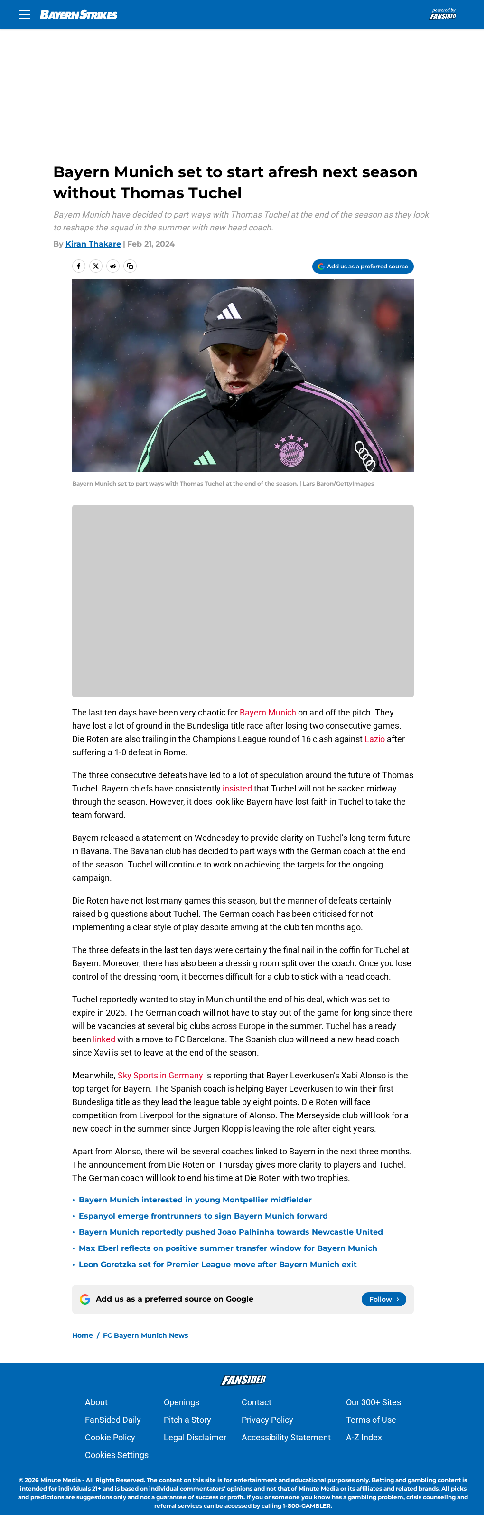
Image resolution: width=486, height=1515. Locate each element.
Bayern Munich (268, 712)
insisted (236, 788)
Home (82, 1335)
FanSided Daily (113, 1420)
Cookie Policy (110, 1437)
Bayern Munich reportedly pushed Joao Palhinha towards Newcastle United (231, 1232)
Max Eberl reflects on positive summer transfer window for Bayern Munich (228, 1248)
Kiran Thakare (93, 243)
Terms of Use (371, 1420)
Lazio (375, 739)
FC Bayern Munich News (145, 1335)
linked (104, 1039)
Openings (181, 1402)
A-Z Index (364, 1437)
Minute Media (60, 1480)
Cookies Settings (117, 1455)
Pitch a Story (187, 1420)
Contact (256, 1402)
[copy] (130, 266)
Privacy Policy (267, 1420)
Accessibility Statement (286, 1437)
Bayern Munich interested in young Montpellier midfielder (195, 1199)
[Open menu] (24, 14)
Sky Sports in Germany (160, 1075)
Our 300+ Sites (373, 1402)
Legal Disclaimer (195, 1437)
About (96, 1402)
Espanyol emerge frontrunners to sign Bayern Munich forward (203, 1215)
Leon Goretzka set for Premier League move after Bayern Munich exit (218, 1264)
